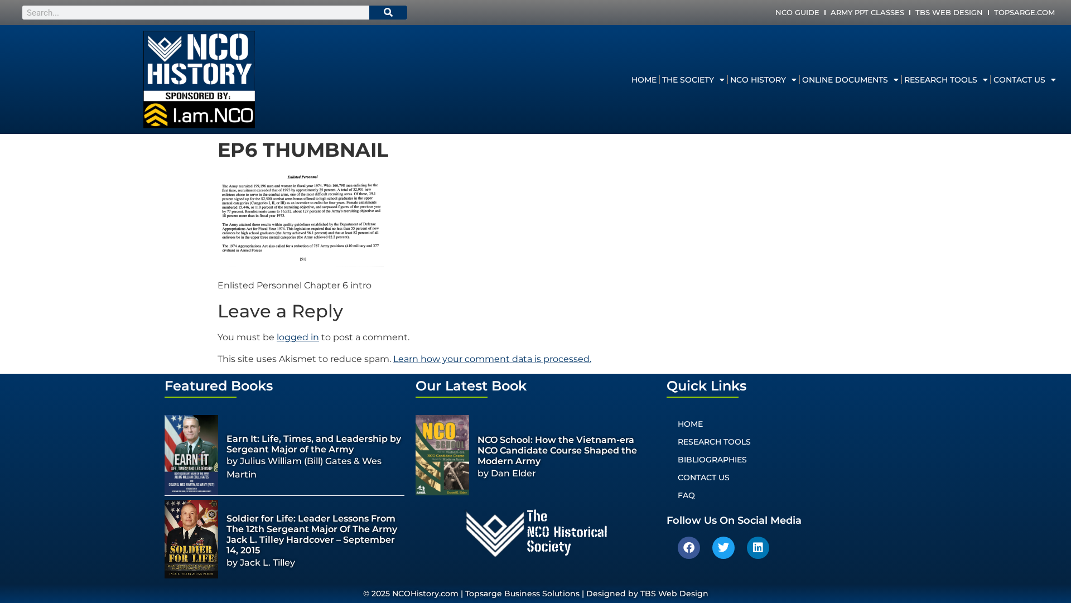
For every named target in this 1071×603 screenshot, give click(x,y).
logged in (298, 337)
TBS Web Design (949, 12)
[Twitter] (723, 548)
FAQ (686, 495)
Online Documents (845, 80)
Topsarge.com (1024, 12)
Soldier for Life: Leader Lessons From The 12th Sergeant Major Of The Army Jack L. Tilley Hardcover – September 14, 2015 (311, 534)
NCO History (758, 80)
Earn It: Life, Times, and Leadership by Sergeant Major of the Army (313, 444)
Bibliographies (712, 460)
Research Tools (940, 80)
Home (644, 80)
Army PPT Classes (867, 12)
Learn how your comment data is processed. (492, 359)
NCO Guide (797, 12)
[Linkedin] (758, 548)
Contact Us (1019, 80)
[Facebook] (689, 548)
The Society (688, 80)
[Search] (388, 13)
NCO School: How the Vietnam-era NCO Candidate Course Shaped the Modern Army (557, 450)
